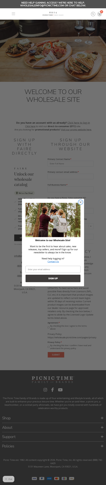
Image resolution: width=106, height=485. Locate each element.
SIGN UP (53, 278)
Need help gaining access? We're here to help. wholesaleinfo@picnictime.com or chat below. (53, 4)
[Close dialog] (80, 202)
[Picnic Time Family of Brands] (53, 14)
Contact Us (53, 261)
